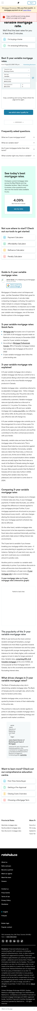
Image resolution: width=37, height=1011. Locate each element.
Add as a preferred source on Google (15, 285)
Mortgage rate (8, 332)
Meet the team (6, 877)
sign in (31, 2)
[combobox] (16, 70)
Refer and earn (6, 866)
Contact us (5, 889)
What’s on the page (7, 1009)
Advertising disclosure (29, 64)
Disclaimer (4, 904)
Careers (4, 881)
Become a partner (7, 870)
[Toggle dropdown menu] (29, 70)
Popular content (6, 927)
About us (4, 862)
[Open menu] (2, 2)
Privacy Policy (6, 900)
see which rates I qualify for (18, 112)
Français (4, 916)
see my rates (18, 209)
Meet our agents (6, 873)
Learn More (27, 10)
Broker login (5, 923)
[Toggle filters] (33, 78)
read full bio (23, 755)
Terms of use (5, 896)
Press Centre (5, 893)
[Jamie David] (3, 283)
